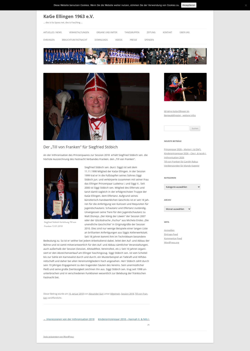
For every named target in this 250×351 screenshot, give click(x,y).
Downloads (101, 39)
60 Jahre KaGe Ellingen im (176, 111)
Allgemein (115, 293)
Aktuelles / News (52, 32)
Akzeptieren (188, 5)
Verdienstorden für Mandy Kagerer (181, 165)
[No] (245, 5)
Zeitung (151, 32)
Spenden (149, 39)
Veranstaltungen (79, 32)
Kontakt (167, 32)
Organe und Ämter (106, 32)
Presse (133, 39)
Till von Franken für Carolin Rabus (181, 161)
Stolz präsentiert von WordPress (58, 336)
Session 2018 (127, 293)
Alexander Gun (96, 293)
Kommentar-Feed (173, 238)
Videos (118, 39)
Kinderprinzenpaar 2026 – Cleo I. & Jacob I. (185, 153)
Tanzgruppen (132, 32)
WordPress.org (171, 242)
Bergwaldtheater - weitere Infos (180, 115)
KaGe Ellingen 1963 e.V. (68, 16)
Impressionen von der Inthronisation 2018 (68, 319)
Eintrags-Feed (171, 234)
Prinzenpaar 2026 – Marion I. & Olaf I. (182, 149)
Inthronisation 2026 (174, 157)
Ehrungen (49, 39)
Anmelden (169, 230)
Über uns (185, 32)
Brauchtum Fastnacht (74, 39)
